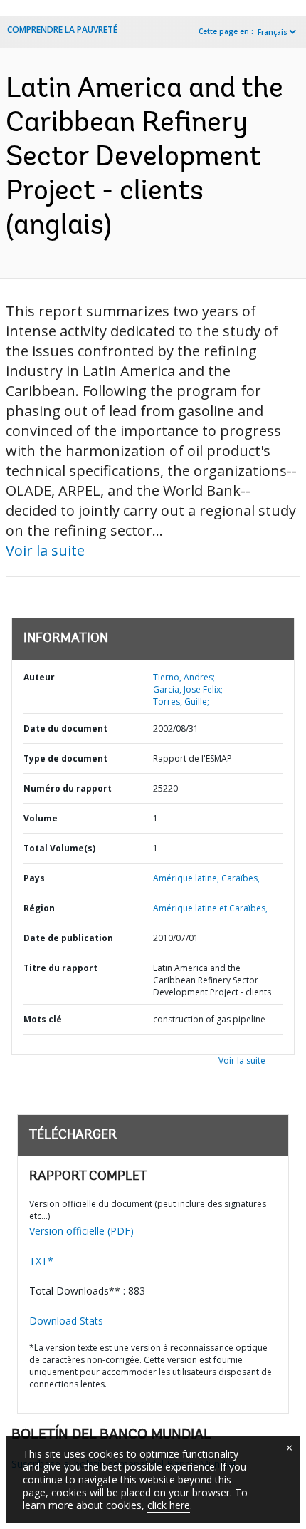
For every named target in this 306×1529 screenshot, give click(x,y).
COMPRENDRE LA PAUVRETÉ (62, 30)
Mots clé (42, 1019)
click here (168, 1505)
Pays (34, 878)
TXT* (41, 1261)
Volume (40, 818)
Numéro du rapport (67, 788)
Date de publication (68, 938)
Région (39, 908)
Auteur (39, 677)
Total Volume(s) (59, 848)
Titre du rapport (60, 968)
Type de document (65, 758)
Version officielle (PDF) (81, 1231)
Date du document (65, 728)
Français (272, 32)
